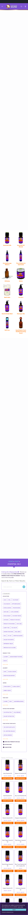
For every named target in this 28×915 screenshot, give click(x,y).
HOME (10, 561)
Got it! (14, 909)
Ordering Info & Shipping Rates (9, 572)
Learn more (20, 906)
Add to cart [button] (20, 871)
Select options (7, 778)
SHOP (16, 561)
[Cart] (25, 6)
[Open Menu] (2, 6)
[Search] (22, 6)
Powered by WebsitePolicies (7, 912)
